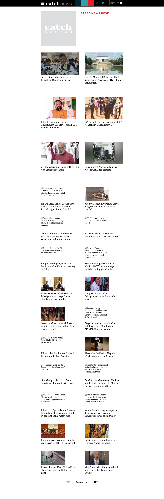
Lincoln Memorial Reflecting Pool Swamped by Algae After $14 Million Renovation (103, 80)
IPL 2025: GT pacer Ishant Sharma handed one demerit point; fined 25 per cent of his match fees (58, 413)
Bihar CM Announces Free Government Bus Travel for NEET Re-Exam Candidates (60, 125)
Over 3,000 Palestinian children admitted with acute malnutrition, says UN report (58, 326)
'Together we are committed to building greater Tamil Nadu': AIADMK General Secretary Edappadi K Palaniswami (100, 327)
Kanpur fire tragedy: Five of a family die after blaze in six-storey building (58, 266)
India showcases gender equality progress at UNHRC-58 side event (58, 441)
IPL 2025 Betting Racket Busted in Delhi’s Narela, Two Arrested (58, 354)
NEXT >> (96, 482)
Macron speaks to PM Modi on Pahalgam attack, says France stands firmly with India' (56, 296)
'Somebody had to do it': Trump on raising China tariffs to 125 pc (57, 382)
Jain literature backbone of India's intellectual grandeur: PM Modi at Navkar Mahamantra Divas (102, 383)
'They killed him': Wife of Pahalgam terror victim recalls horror (100, 296)
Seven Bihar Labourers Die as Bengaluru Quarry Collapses (56, 78)
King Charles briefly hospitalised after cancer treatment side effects (101, 470)
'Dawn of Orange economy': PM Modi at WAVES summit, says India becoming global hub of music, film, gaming (100, 267)
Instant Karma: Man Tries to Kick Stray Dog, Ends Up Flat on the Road (58, 470)
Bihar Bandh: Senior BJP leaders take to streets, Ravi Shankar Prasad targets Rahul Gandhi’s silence (57, 208)
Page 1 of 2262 (81, 482)
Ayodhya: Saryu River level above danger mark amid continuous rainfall (102, 206)
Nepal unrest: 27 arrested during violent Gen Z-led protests (101, 168)
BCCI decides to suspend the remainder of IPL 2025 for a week (101, 235)
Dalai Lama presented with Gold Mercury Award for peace (101, 441)
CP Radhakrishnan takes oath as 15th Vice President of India (60, 168)
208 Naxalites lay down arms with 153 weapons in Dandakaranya (103, 123)
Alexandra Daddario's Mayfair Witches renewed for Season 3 (100, 354)
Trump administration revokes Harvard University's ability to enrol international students (56, 236)
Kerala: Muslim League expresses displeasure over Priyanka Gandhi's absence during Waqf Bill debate (102, 414)
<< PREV (66, 482)
